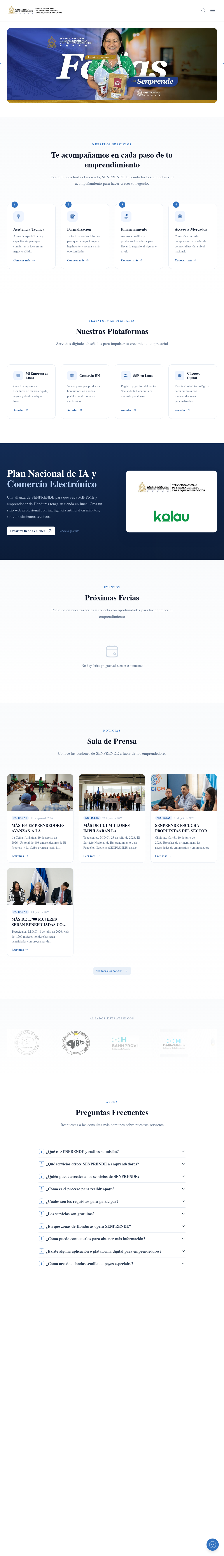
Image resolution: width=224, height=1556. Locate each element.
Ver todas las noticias (109, 971)
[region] (112, 65)
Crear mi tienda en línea (28, 530)
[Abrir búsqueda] (203, 10)
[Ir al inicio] (35, 10)
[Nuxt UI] (35, 10)
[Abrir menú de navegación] (212, 10)
